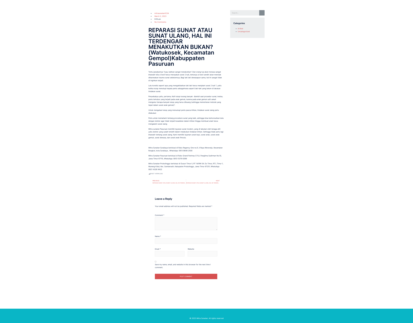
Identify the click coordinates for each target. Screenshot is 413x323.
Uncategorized (244, 31)
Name (158, 236)
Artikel (240, 28)
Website (191, 249)
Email (158, 249)
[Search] (262, 13)
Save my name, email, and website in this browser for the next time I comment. (183, 265)
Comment (159, 215)
